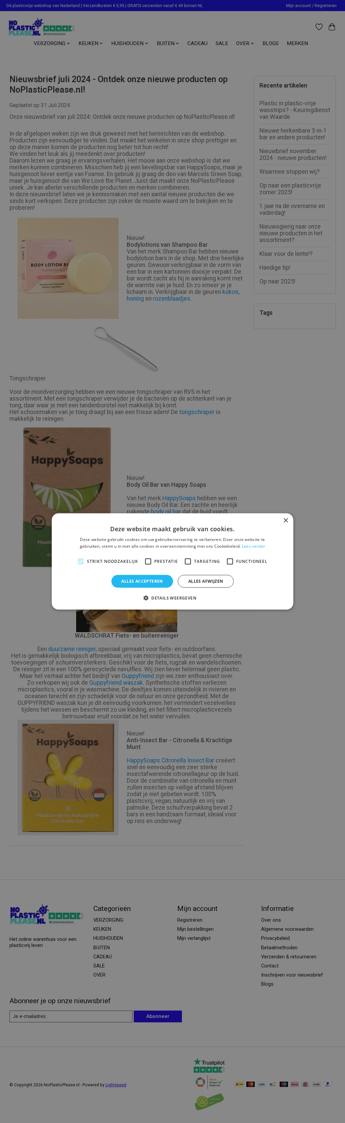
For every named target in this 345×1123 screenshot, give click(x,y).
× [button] (285, 520)
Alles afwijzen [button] (205, 581)
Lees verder (253, 546)
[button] (172, 597)
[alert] (172, 561)
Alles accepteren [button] (142, 581)
